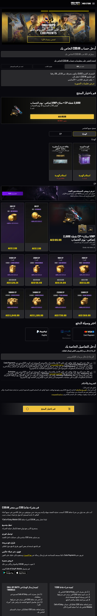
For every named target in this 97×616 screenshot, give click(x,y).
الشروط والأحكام (81, 390)
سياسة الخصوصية (57, 365)
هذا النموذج (27, 555)
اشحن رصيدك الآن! (48, 39)
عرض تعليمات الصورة (85, 83)
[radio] (48, 110)
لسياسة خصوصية (55, 373)
